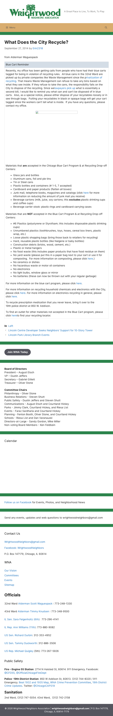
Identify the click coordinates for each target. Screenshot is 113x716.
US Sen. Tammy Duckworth (20, 643)
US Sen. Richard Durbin (18, 635)
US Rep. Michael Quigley (18, 651)
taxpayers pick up (65, 88)
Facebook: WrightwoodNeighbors (24, 547)
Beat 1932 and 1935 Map (34, 682)
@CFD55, (10, 672)
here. (15, 296)
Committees (11, 575)
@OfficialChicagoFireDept (31, 672)
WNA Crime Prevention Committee (70, 682)
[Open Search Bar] (106, 27)
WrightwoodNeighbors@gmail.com (24, 541)
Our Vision (10, 570)
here (86, 192)
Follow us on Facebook (17, 502)
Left (10, 325)
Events (8, 580)
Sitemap (9, 584)
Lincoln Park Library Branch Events (28, 334)
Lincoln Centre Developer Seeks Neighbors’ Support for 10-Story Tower (50, 330)
